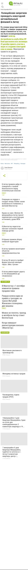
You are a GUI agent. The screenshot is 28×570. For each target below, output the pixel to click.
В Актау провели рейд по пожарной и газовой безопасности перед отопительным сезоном (12, 187)
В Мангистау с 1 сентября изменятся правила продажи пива (13, 288)
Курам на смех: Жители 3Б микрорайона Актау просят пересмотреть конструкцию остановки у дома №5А (13, 216)
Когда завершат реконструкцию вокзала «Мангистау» (13, 325)
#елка (2, 163)
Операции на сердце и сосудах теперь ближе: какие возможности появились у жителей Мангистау (13, 202)
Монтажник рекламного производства (12, 351)
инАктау (12, 36)
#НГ (12, 163)
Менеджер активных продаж (13, 374)
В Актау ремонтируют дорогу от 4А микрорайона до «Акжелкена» (13, 274)
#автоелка (7, 163)
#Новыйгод (17, 163)
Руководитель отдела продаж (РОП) (10, 396)
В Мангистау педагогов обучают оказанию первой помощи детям (12, 228)
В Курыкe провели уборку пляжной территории (12, 240)
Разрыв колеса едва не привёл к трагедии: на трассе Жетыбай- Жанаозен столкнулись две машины (12, 301)
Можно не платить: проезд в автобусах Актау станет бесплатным (14, 315)
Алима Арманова (9, 167)
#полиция (22, 163)
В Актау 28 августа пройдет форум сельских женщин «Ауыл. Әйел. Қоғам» (13, 262)
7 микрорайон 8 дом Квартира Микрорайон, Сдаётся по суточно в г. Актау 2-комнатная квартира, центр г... (11, 452)
